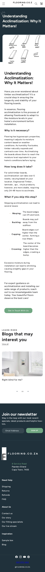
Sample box (7, 540)
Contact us (7, 513)
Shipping (6, 486)
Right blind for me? (12, 379)
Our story (6, 517)
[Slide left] (17, 391)
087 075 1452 (22, 562)
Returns (5, 491)
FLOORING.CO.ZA (23, 567)
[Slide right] (28, 391)
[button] (3, 3)
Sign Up (34, 430)
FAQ (4, 499)
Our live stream (9, 526)
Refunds (6, 495)
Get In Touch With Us (18, 310)
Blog (4, 544)
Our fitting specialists (12, 522)
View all (5, 344)
